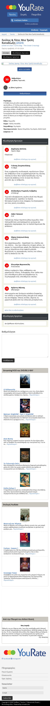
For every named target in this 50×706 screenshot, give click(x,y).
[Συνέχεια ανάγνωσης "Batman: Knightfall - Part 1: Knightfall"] (25, 406)
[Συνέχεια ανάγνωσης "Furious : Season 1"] (25, 540)
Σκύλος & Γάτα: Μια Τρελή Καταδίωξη (18, 41)
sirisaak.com (26, 704)
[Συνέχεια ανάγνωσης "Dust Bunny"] (25, 430)
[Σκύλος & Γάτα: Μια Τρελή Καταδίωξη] (24, 63)
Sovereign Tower (10, 573)
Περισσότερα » (34, 395)
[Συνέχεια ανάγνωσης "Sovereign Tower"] (25, 565)
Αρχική (4, 34)
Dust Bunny (8, 439)
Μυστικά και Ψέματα (12, 523)
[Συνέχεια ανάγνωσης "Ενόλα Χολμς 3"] (25, 480)
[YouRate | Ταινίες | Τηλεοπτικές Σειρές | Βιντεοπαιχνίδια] (25, 6)
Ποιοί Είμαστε (7, 672)
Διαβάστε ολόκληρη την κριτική (25, 159)
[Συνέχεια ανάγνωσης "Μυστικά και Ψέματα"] (25, 515)
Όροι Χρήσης (7, 678)
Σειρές (23, 14)
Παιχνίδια (36, 14)
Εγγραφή (43, 30)
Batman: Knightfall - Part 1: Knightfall (18, 414)
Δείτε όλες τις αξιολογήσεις (14, 310)
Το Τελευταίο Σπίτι (12, 463)
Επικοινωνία (6, 675)
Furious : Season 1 (11, 548)
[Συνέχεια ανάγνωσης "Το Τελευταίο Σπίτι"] (25, 455)
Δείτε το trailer (24, 69)
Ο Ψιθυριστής (9, 389)
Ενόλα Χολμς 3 (9, 488)
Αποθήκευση (8, 360)
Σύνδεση (34, 30)
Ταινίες (12, 14)
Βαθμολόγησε (25, 93)
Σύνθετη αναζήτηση (31, 24)
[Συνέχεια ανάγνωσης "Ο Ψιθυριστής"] (25, 381)
